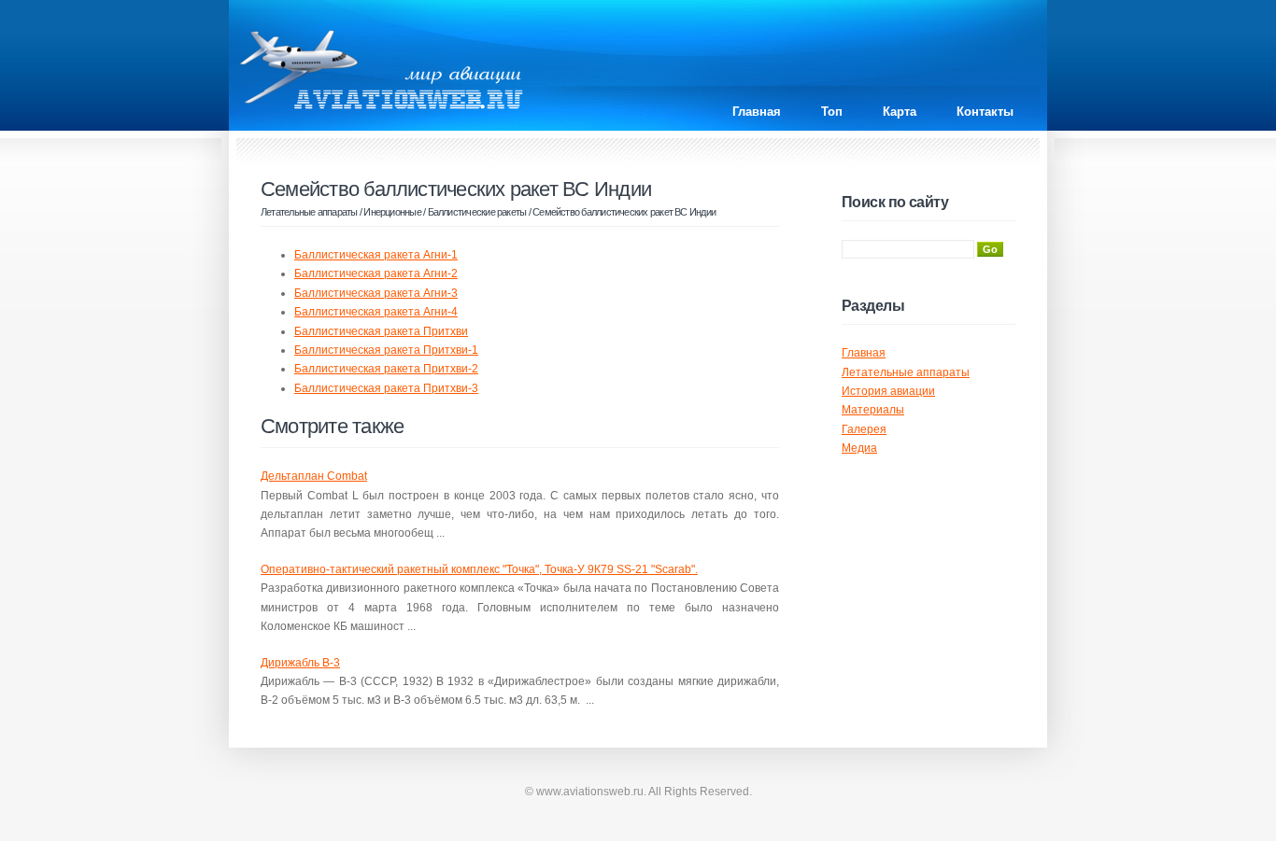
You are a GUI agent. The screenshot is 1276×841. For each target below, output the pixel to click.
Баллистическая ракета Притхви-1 (386, 350)
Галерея (864, 429)
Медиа (859, 448)
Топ (832, 112)
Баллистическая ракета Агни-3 (376, 293)
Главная (756, 112)
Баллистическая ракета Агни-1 (376, 254)
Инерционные (392, 211)
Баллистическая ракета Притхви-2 (386, 368)
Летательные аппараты (309, 211)
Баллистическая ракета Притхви (381, 331)
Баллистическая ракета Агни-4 (376, 311)
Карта (899, 112)
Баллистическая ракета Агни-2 (376, 273)
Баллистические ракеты (477, 211)
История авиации (888, 391)
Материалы (873, 409)
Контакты (985, 112)
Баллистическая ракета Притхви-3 (386, 388)
